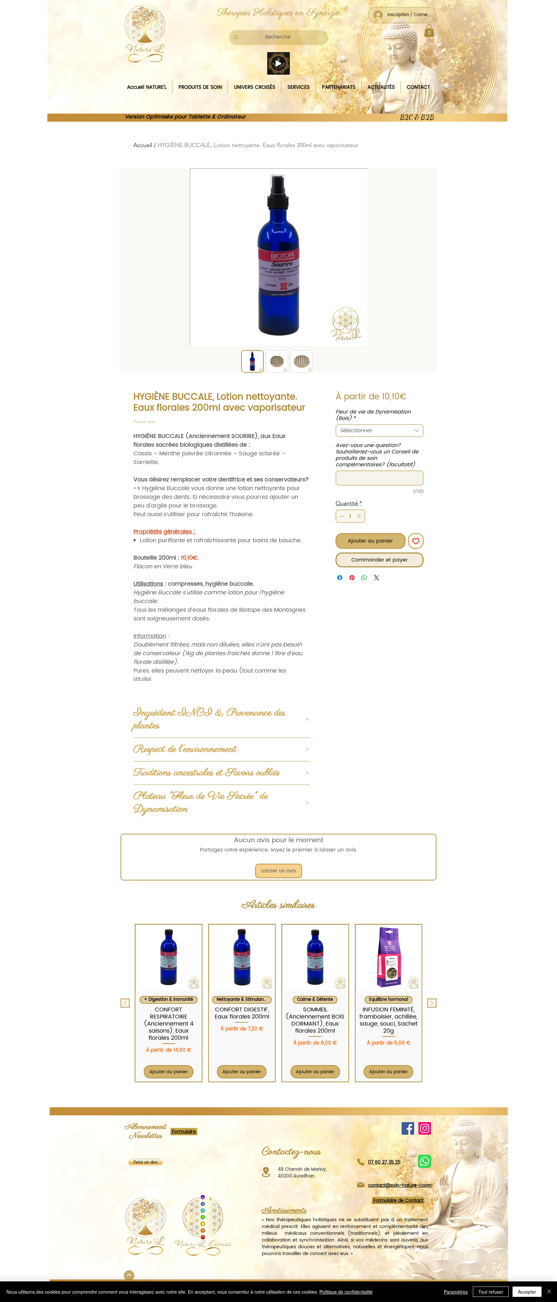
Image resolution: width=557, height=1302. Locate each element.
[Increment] (359, 516)
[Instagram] (424, 1128)
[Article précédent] (125, 1003)
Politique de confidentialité (346, 1291)
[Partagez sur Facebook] (340, 577)
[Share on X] (376, 577)
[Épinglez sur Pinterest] (352, 577)
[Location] (266, 1172)
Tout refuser (490, 1291)
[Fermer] (549, 1292)
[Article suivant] (431, 1003)
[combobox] (380, 430)
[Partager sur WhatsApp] (364, 577)
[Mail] (361, 1185)
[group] (278, 1003)
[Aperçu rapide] (168, 958)
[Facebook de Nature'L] (408, 1128)
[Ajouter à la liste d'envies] (416, 541)
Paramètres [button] (456, 1291)
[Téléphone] (361, 1162)
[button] (429, 30)
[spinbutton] (350, 516)
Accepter (527, 1291)
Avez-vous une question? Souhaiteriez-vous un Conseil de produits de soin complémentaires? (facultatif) (377, 455)
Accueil (142, 145)
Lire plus (142, 678)
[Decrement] (341, 516)
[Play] (278, 63)
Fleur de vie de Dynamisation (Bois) (373, 415)
